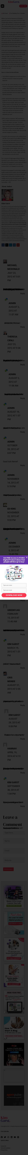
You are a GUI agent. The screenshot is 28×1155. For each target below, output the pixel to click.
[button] (27, 557)
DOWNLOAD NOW (14, 595)
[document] (14, 577)
